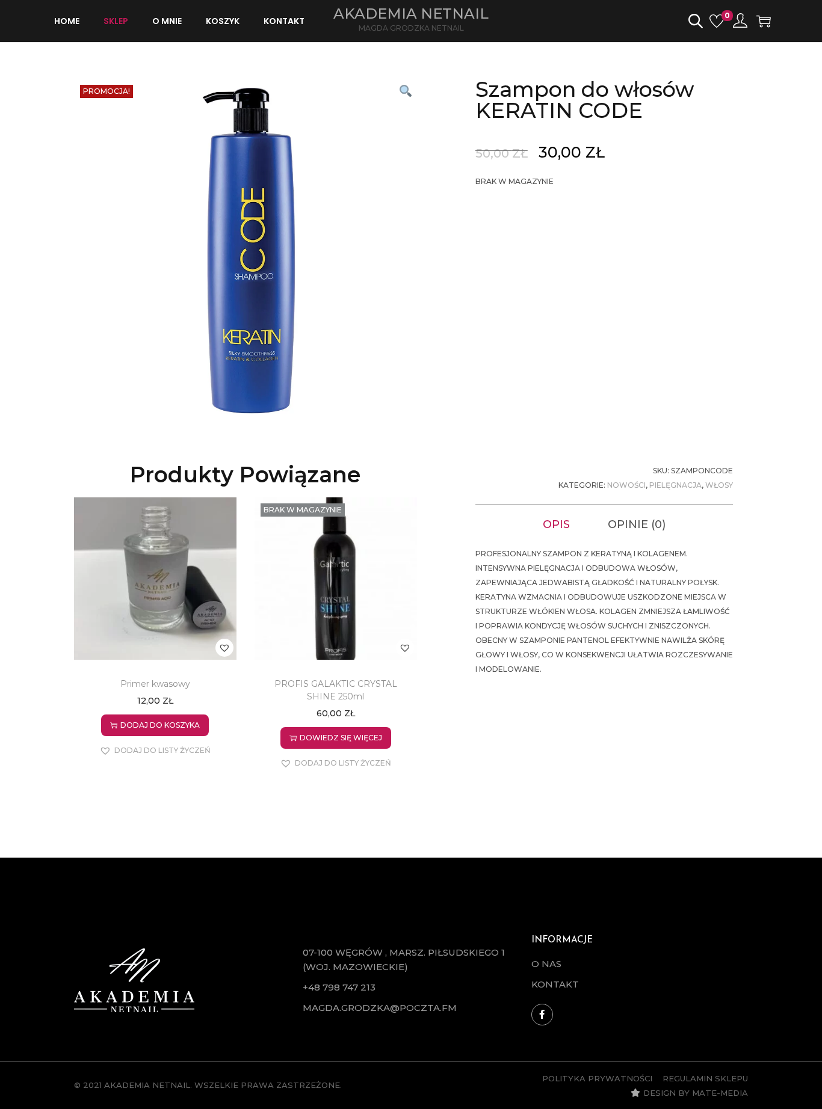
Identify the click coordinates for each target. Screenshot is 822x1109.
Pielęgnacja (675, 485)
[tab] (556, 524)
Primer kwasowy (155, 683)
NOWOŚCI (626, 485)
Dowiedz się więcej (341, 737)
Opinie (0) (637, 524)
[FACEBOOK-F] (542, 1014)
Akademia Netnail (411, 13)
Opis (556, 524)
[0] (716, 21)
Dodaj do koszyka (160, 725)
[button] (405, 91)
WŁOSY (719, 485)
